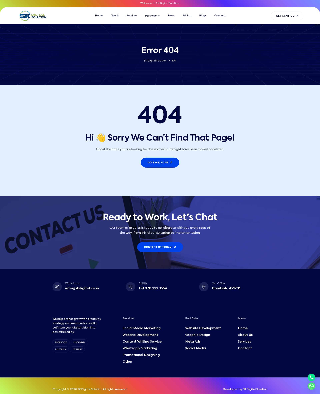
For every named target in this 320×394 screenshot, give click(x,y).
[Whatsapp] (311, 386)
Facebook (61, 343)
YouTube (77, 350)
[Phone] (311, 377)
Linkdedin (60, 350)
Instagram (79, 343)
